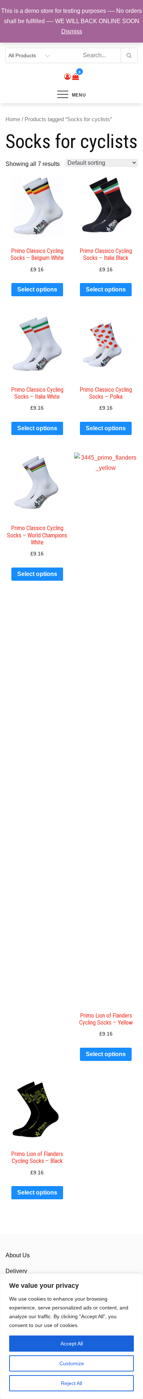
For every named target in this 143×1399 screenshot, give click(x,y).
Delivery (16, 1271)
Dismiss (71, 31)
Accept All (71, 1344)
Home (13, 119)
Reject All (71, 1383)
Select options (37, 289)
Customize (71, 1363)
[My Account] (67, 76)
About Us (18, 1255)
